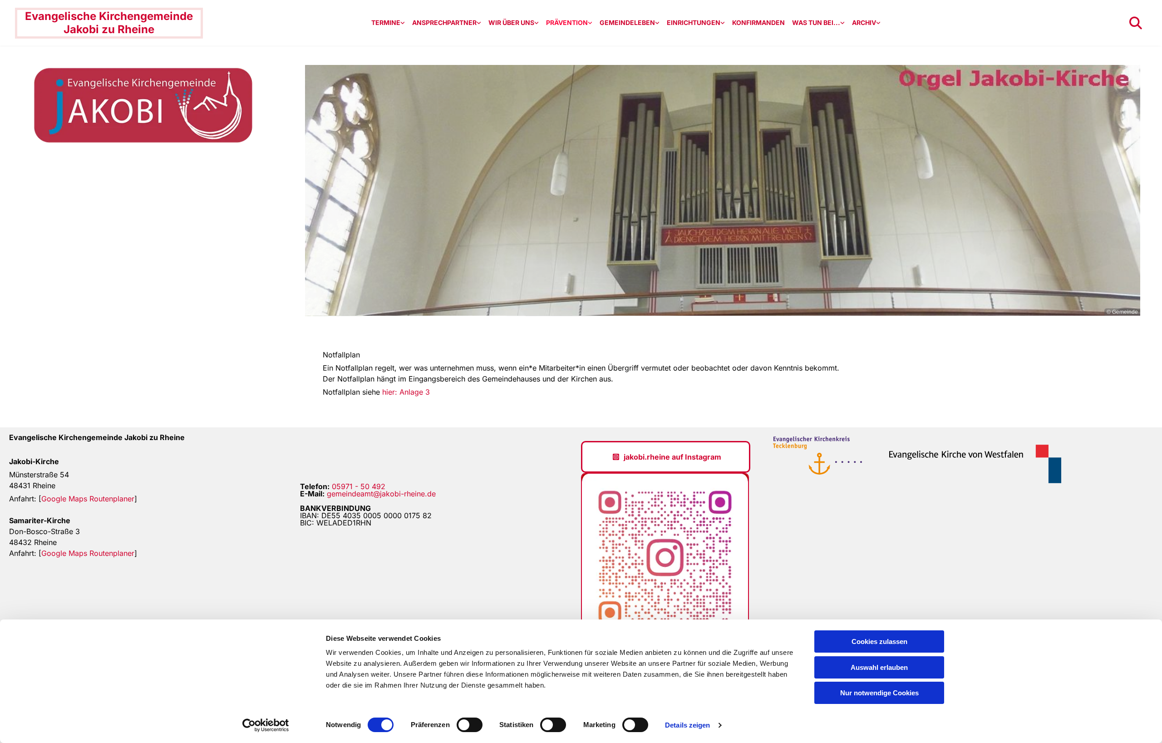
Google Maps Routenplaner (87, 498)
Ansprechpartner (444, 22)
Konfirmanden (758, 22)
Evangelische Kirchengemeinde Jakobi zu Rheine (109, 23)
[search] (1135, 23)
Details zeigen (687, 725)
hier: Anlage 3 (406, 391)
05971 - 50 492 (358, 486)
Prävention (567, 22)
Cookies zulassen (879, 641)
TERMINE (385, 22)
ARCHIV (864, 22)
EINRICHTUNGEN (693, 22)
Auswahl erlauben (879, 667)
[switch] (470, 725)
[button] (665, 457)
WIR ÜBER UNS (511, 22)
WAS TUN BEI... (816, 22)
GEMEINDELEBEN (627, 22)
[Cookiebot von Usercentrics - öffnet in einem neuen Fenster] (265, 725)
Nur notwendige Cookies (879, 693)
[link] (388, 22)
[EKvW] (968, 463)
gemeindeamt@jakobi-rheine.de (381, 493)
